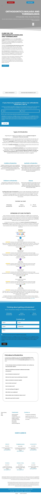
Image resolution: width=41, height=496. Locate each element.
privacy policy (26, 114)
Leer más (33, 298)
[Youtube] (8, 418)
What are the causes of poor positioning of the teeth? (17, 377)
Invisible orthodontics (10, 163)
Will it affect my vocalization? (12, 392)
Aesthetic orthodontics (30, 163)
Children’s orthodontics (10, 181)
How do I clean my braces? (11, 383)
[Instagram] (5, 418)
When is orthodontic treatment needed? (14, 380)
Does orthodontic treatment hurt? (13, 374)
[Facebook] (2, 418)
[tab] (9, 92)
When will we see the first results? (12, 398)
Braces (31, 181)
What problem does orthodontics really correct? (16, 395)
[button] (20, 365)
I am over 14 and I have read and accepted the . (15, 114)
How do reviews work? (10, 386)
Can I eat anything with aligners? (12, 389)
